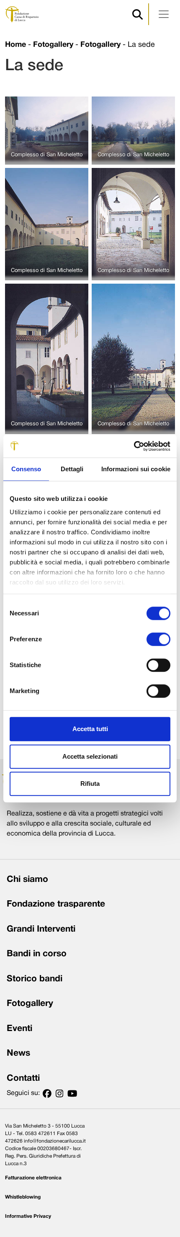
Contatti (23, 1078)
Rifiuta (90, 783)
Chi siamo (27, 880)
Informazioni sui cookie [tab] (135, 468)
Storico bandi (34, 979)
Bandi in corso (37, 954)
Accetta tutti (90, 728)
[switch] (158, 639)
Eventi (19, 1029)
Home (15, 44)
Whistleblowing (23, 1197)
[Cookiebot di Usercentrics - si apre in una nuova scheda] (133, 446)
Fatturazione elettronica (33, 1178)
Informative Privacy (28, 1216)
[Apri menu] (163, 14)
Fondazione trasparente (56, 904)
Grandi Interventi (41, 929)
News (18, 1053)
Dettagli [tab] (72, 468)
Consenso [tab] (26, 468)
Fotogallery (53, 44)
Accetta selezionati (90, 756)
